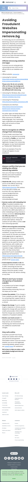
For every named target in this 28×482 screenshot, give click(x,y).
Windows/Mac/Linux (19, 405)
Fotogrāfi (4, 398)
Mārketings (4, 400)
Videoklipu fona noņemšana (18, 432)
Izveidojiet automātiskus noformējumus (20, 428)
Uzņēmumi (4, 412)
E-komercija (4, 405)
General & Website (17, 12)
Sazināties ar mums (6, 425)
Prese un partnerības (19, 440)
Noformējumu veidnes (19, 410)
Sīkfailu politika (14, 469)
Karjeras (16, 435)
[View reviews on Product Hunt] (14, 379)
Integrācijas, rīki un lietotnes (19, 399)
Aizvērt (14, 478)
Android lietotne (18, 407)
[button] (5, 458)
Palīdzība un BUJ (5, 423)
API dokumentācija (19, 395)
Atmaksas (4, 428)
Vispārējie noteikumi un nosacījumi (14, 464)
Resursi (3, 432)
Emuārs (16, 423)
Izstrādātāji (4, 402)
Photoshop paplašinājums (18, 402)
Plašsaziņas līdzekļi (6, 407)
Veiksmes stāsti (5, 414)
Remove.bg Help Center (8, 12)
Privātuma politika (14, 466)
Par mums (17, 437)
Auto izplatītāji (5, 410)
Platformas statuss (6, 430)
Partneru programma (19, 425)
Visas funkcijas (5, 395)
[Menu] (25, 2)
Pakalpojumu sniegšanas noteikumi (14, 462)
